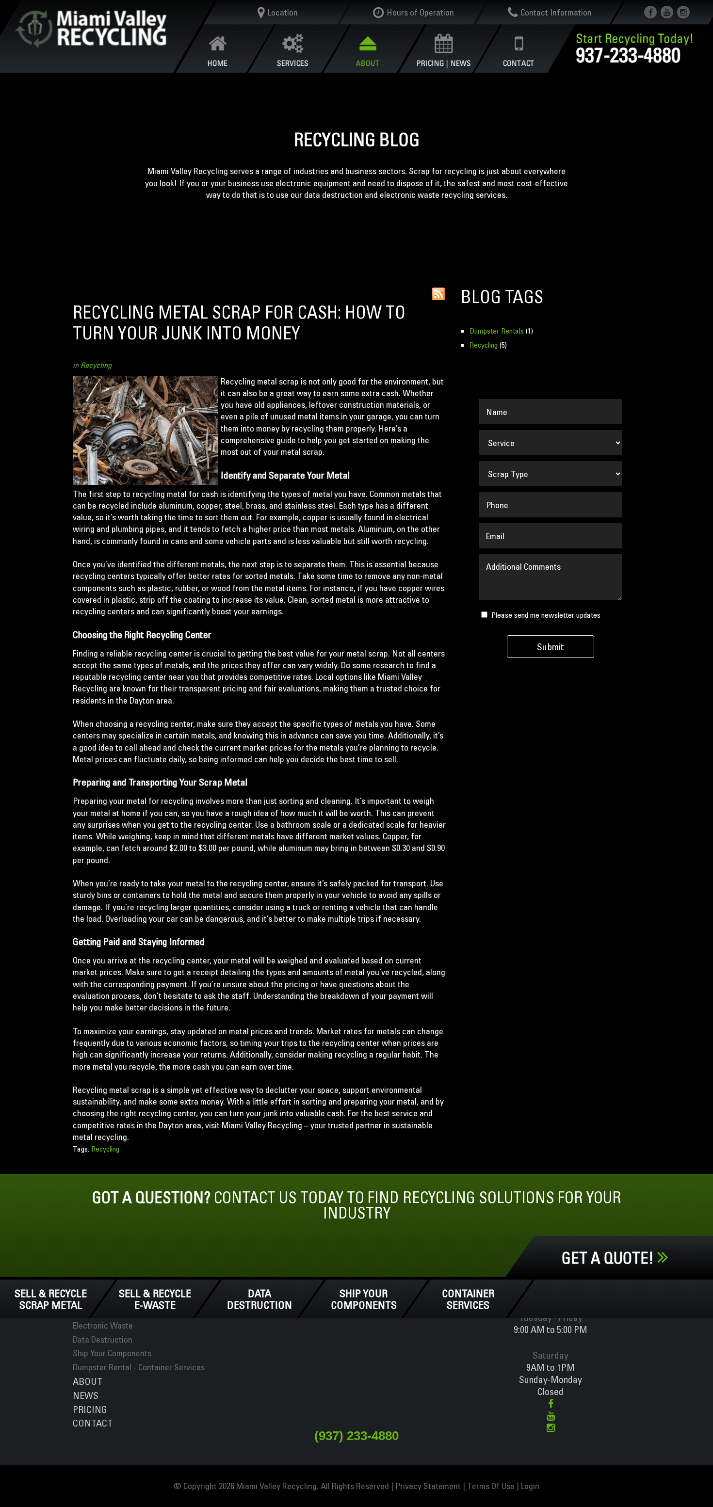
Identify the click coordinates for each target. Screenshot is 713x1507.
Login (530, 1485)
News (85, 1395)
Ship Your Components (364, 1299)
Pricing (90, 1409)
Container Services (468, 1299)
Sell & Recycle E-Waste (155, 1299)
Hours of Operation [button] (420, 12)
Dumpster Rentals (497, 331)
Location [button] (283, 12)
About (87, 1381)
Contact (93, 1423)
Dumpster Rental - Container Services (139, 1367)
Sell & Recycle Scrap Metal (51, 1299)
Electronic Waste (103, 1325)
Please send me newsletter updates (545, 615)
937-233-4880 (628, 54)
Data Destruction (259, 1299)
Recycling (96, 365)
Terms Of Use (491, 1485)
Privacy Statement (428, 1485)
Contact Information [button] (555, 12)
